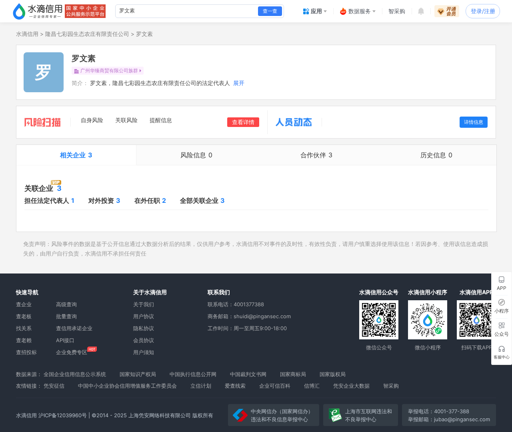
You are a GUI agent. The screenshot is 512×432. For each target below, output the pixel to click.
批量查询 (66, 316)
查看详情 (243, 122)
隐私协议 (143, 328)
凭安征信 (54, 385)
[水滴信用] (37, 11)
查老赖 (24, 340)
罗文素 (144, 33)
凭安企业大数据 (351, 385)
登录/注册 (483, 11)
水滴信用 (27, 33)
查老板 (24, 316)
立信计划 (200, 385)
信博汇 (312, 385)
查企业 (24, 304)
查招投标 (26, 352)
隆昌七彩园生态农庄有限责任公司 (87, 33)
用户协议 (143, 316)
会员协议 (143, 340)
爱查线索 (235, 385)
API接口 (65, 340)
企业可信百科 (274, 385)
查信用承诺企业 (74, 328)
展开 (238, 82)
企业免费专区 (71, 352)
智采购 (391, 385)
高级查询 (66, 304)
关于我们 (143, 304)
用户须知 (143, 352)
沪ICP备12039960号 (62, 415)
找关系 (24, 328)
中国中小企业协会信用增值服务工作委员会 (127, 385)
